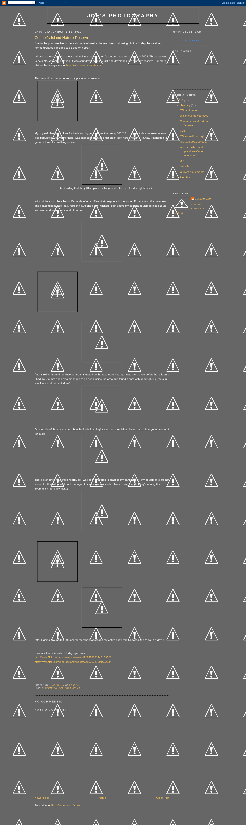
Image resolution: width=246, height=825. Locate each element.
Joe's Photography (123, 15)
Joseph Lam (203, 199)
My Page (192, 40)
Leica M (184, 166)
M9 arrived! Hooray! (192, 136)
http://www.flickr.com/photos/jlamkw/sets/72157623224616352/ (73, 657)
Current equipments (192, 171)
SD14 (68, 688)
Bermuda (51, 688)
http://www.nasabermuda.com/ (84, 65)
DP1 (61, 688)
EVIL (183, 130)
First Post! (186, 177)
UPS (182, 160)
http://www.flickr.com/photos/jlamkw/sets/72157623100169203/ (73, 661)
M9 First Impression (192, 110)
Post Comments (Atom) (65, 805)
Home (102, 797)
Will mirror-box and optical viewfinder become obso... (192, 151)
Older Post (162, 797)
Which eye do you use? (194, 115)
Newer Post (42, 797)
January (185, 105)
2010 (180, 100)
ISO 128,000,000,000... (194, 141)
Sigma (76, 688)
